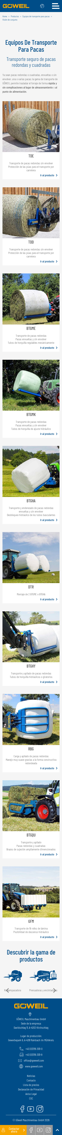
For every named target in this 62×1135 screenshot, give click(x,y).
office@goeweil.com (34, 1060)
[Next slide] (54, 990)
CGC (31, 1098)
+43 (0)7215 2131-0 (33, 1049)
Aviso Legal (31, 1094)
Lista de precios (31, 1085)
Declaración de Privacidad (31, 1089)
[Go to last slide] (7, 990)
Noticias (31, 1076)
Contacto (31, 1080)
